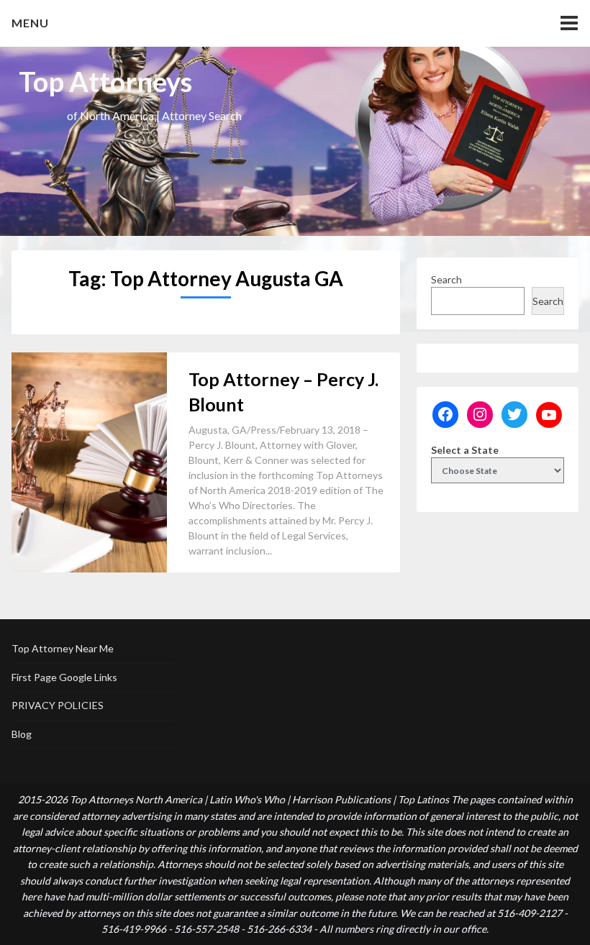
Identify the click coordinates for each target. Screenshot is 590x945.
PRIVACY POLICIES (58, 705)
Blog (22, 734)
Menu (30, 22)
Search (446, 279)
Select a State (465, 450)
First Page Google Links (64, 677)
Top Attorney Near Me (63, 648)
